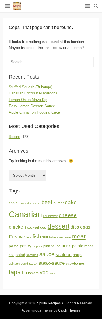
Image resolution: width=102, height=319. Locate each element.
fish (37, 237)
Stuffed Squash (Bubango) (30, 87)
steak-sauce (52, 263)
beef (46, 202)
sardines (32, 255)
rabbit (88, 246)
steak (33, 264)
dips (75, 227)
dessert (58, 226)
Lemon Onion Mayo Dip (28, 100)
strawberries (75, 264)
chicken (17, 227)
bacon (36, 203)
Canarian (25, 214)
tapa (15, 272)
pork (66, 245)
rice (11, 255)
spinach (14, 263)
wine (53, 273)
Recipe (14, 137)
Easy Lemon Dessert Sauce (32, 106)
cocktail (33, 227)
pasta (14, 246)
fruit (45, 237)
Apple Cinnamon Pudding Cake (34, 112)
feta (28, 237)
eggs (85, 227)
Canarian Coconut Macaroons (33, 93)
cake (71, 202)
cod (43, 227)
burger (59, 203)
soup (77, 255)
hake (52, 237)
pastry (25, 246)
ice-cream (64, 237)
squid (24, 263)
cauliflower (50, 216)
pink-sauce (51, 246)
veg (44, 272)
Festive (17, 237)
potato (77, 246)
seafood (64, 254)
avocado (25, 203)
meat (79, 236)
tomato (33, 273)
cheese (68, 215)
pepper (37, 246)
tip (24, 272)
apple (13, 203)
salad (20, 255)
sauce (46, 254)
